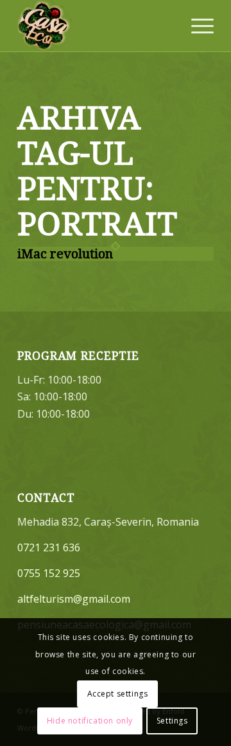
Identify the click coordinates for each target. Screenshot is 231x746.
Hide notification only (90, 720)
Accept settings (117, 693)
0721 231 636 (48, 547)
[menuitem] (196, 25)
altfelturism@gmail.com (73, 599)
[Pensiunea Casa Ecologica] (96, 25)
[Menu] (196, 25)
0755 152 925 (48, 573)
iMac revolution (65, 254)
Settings (172, 720)
